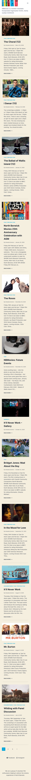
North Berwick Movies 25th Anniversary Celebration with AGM (13, 232)
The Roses (9, 298)
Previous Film (11, 38)
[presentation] (15, 27)
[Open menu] (27, 3)
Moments (6, 419)
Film (5, 38)
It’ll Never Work (12, 589)
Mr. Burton (9, 646)
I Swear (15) (10, 103)
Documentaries (8, 586)
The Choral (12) (12, 41)
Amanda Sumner (9, 45)
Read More (8, 73)
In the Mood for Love (15, 527)
